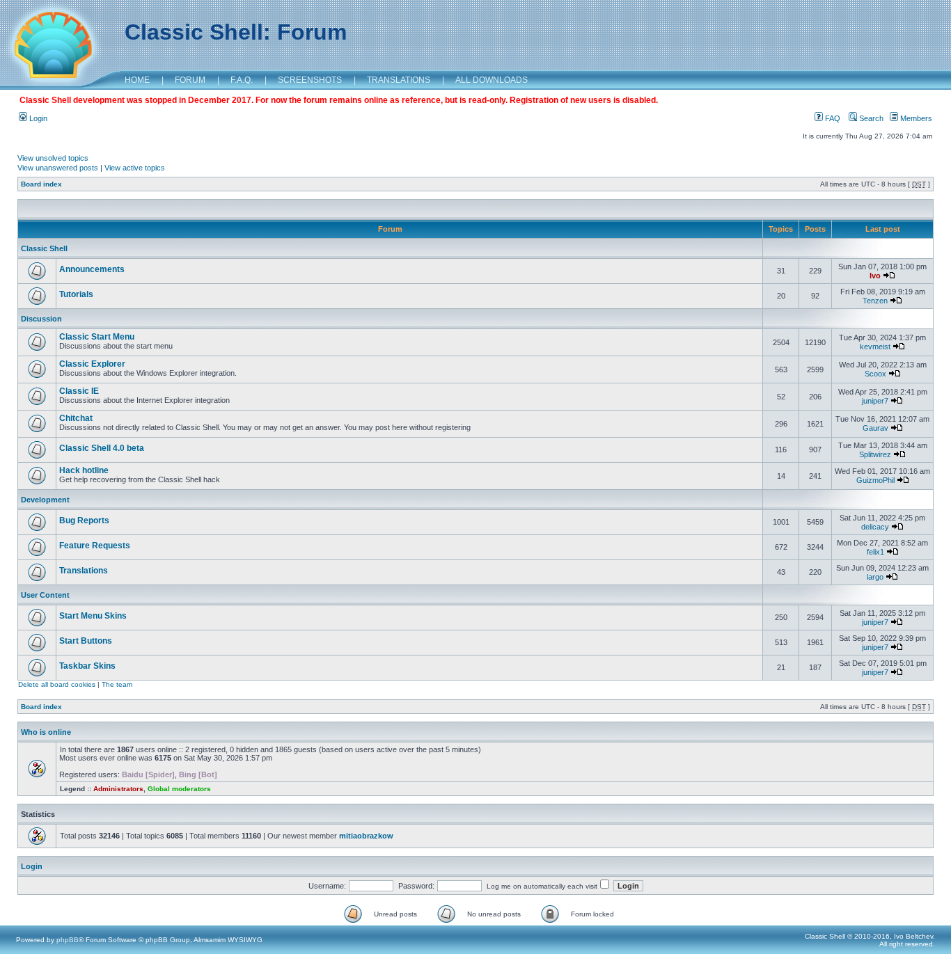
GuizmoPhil (875, 480)
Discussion (41, 319)
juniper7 (875, 401)
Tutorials (76, 294)
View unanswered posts (57, 168)
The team (117, 684)
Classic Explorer (92, 364)
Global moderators (179, 789)
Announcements (92, 269)
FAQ (831, 118)
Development (45, 499)
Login (37, 118)
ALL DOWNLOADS (491, 80)
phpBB (67, 940)
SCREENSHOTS (310, 80)
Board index (41, 184)
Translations (83, 570)
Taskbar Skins (87, 666)
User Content (45, 595)
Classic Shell (44, 248)
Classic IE (79, 391)
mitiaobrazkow (366, 836)
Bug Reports (84, 520)
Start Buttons (85, 641)
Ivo (875, 275)
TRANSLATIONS (398, 80)
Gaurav (875, 428)
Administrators (118, 789)
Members (915, 118)
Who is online (46, 732)
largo (875, 577)
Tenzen (875, 300)
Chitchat (76, 418)
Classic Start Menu (96, 337)
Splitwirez (875, 454)
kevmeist (875, 346)
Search (870, 118)
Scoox (875, 373)
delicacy (875, 527)
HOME (137, 80)
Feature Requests (94, 545)
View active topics (134, 168)
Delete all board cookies (56, 684)
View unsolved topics (52, 158)
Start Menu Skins (93, 616)
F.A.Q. (241, 80)
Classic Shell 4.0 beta (101, 448)
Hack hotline (84, 470)
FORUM (190, 80)
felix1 (875, 552)
